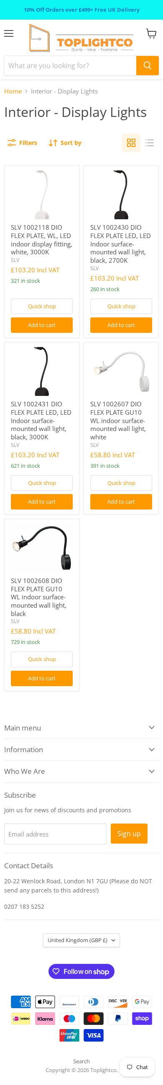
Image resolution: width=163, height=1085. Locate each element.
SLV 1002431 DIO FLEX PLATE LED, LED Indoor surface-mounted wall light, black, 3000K (41, 420)
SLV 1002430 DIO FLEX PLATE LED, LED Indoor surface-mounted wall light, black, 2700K (120, 243)
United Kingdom (77, 940)
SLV (15, 260)
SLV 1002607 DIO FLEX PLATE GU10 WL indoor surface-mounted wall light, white (118, 420)
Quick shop (42, 306)
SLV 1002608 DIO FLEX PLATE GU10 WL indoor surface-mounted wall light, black (38, 597)
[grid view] (131, 143)
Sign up (129, 833)
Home (13, 91)
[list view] (149, 143)
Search (81, 1061)
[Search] (147, 65)
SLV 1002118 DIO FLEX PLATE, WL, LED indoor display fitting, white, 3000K (41, 239)
